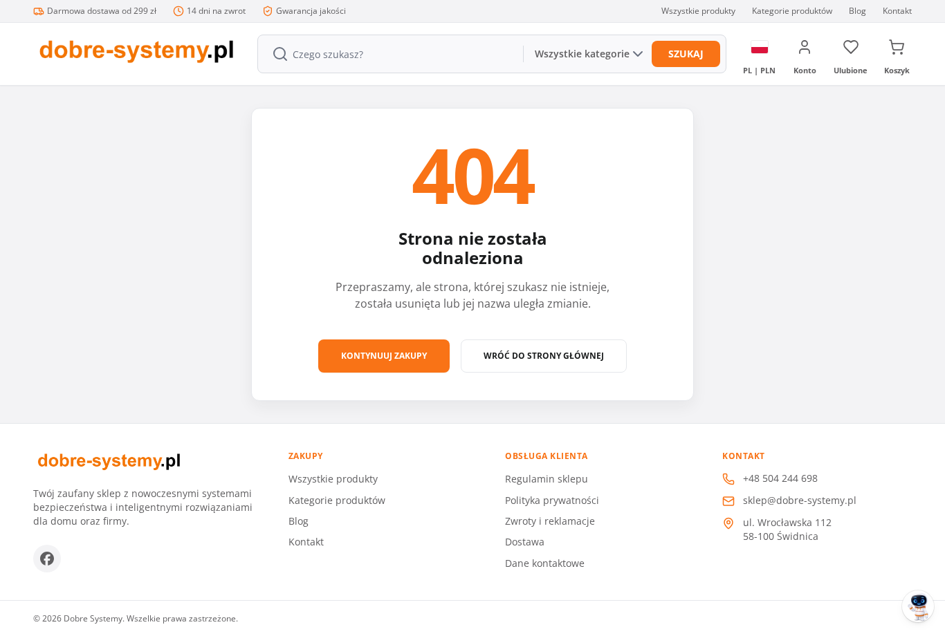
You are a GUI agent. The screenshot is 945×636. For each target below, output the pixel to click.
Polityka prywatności (552, 500)
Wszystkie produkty (698, 11)
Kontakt (897, 11)
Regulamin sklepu (546, 478)
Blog (857, 11)
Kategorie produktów (792, 11)
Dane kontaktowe (545, 563)
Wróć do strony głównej (544, 356)
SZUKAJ (686, 53)
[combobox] (389, 54)
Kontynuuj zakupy (384, 356)
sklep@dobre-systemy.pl (799, 500)
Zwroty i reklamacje (550, 520)
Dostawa (524, 541)
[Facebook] (47, 558)
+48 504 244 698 (780, 478)
